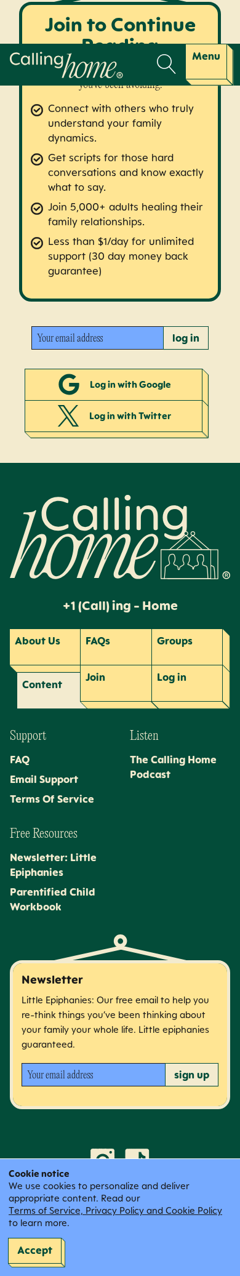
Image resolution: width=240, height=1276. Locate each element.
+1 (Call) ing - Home (120, 605)
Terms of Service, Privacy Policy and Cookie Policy (115, 1210)
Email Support (44, 779)
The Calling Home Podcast (173, 766)
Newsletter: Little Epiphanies (53, 864)
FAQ (20, 759)
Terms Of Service (52, 799)
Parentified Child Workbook (52, 899)
